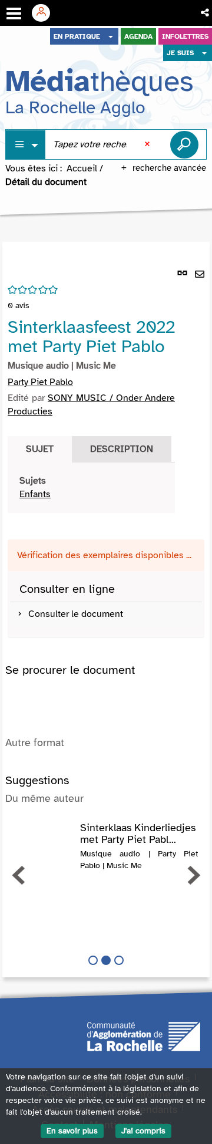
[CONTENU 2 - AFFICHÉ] (106, 960)
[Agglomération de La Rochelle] (143, 1036)
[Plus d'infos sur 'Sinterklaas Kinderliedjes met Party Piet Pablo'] (42, 834)
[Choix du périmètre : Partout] (26, 144)
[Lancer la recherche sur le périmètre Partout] (184, 144)
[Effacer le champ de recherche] (148, 144)
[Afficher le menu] (14, 13)
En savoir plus (72, 1131)
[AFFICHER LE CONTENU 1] (93, 960)
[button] (206, 13)
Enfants (35, 494)
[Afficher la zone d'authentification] (45, 13)
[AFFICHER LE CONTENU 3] (119, 960)
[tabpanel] (91, 487)
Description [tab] (121, 449)
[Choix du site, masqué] (110, 36)
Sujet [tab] (40, 449)
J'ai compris (143, 1131)
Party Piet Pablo (40, 382)
